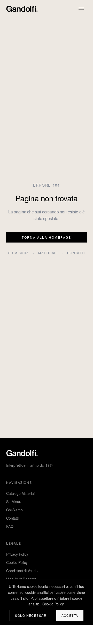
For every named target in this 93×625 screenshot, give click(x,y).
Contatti (76, 253)
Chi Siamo (14, 509)
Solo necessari (31, 615)
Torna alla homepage (46, 237)
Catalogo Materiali (20, 493)
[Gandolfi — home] (22, 9)
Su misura (18, 253)
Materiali (48, 253)
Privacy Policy (17, 554)
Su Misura (14, 501)
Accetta (69, 615)
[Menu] (81, 8)
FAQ (9, 526)
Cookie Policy (17, 562)
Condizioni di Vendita (23, 570)
